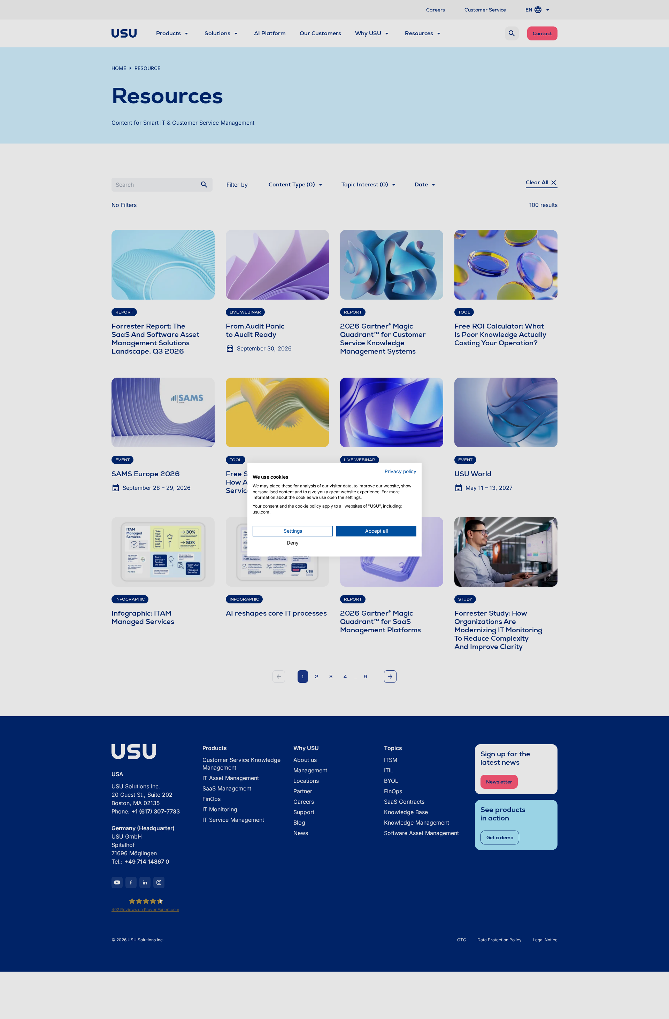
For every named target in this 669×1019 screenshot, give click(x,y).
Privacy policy (400, 471)
